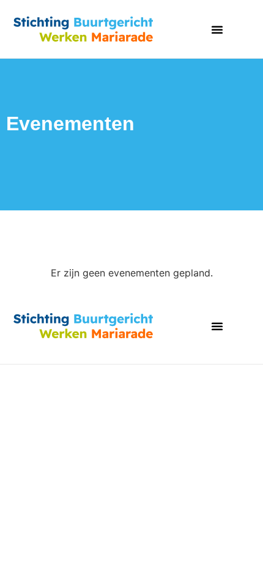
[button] (217, 29)
